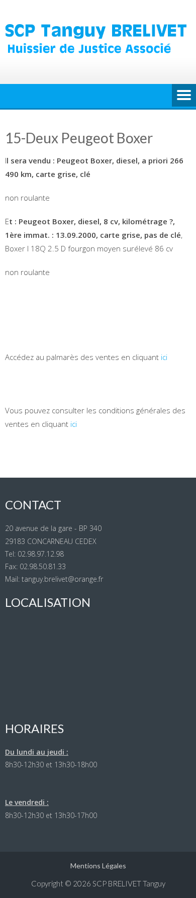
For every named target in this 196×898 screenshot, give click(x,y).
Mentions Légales (98, 865)
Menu (184, 96)
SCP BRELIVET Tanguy (128, 883)
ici (164, 357)
